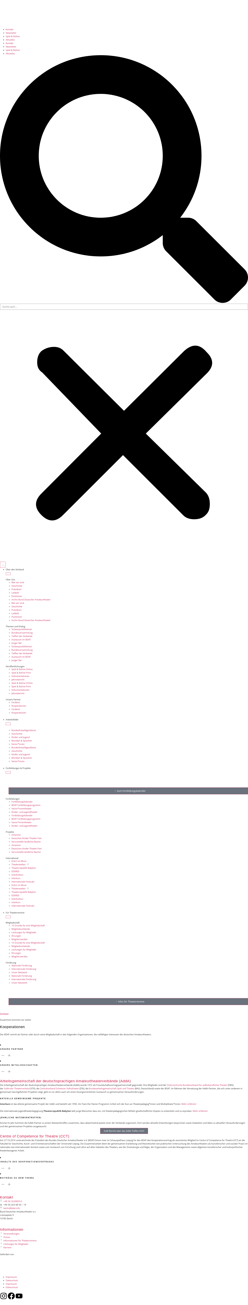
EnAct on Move (18, 861)
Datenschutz (12, 1280)
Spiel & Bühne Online (22, 669)
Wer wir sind (17, 582)
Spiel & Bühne (13, 36)
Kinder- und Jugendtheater (24, 812)
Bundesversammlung (22, 632)
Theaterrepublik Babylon (23, 867)
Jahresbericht (17, 679)
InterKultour (17, 874)
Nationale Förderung (21, 965)
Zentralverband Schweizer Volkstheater (59, 1088)
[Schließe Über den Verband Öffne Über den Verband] (8, 573)
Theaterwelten (18, 864)
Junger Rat (16, 643)
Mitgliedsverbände (20, 928)
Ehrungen (16, 935)
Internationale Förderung (23, 968)
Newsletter (11, 32)
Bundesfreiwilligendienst (23, 730)
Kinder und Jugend (20, 737)
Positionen (16, 596)
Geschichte (16, 585)
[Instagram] (3, 1296)
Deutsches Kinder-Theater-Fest (26, 838)
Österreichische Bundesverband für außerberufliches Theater (197, 1085)
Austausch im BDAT (21, 639)
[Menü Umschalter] (2, 565)
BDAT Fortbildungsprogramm (25, 805)
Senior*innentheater (21, 808)
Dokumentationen (20, 676)
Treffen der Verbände (21, 636)
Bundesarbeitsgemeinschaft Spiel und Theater (111, 1088)
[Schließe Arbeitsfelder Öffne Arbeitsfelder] (8, 724)
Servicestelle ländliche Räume (26, 841)
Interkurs (15, 878)
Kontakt (9, 29)
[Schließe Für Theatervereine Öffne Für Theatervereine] (8, 917)
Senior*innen (18, 744)
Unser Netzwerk (19, 972)
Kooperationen (18, 705)
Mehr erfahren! (188, 1103)
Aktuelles (10, 39)
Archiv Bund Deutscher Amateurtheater (31, 599)
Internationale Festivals (22, 881)
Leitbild (15, 592)
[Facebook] (11, 1296)
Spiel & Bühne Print (21, 672)
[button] (124, 179)
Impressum (11, 1276)
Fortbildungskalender (22, 801)
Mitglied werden (19, 939)
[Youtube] (19, 1296)
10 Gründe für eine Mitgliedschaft (28, 925)
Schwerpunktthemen (21, 629)
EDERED (15, 871)
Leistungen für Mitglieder (23, 932)
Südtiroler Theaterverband (17, 1088)
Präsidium (16, 589)
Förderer (15, 702)
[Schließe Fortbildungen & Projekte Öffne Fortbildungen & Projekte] (8, 772)
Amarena (16, 834)
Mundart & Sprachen (21, 740)
